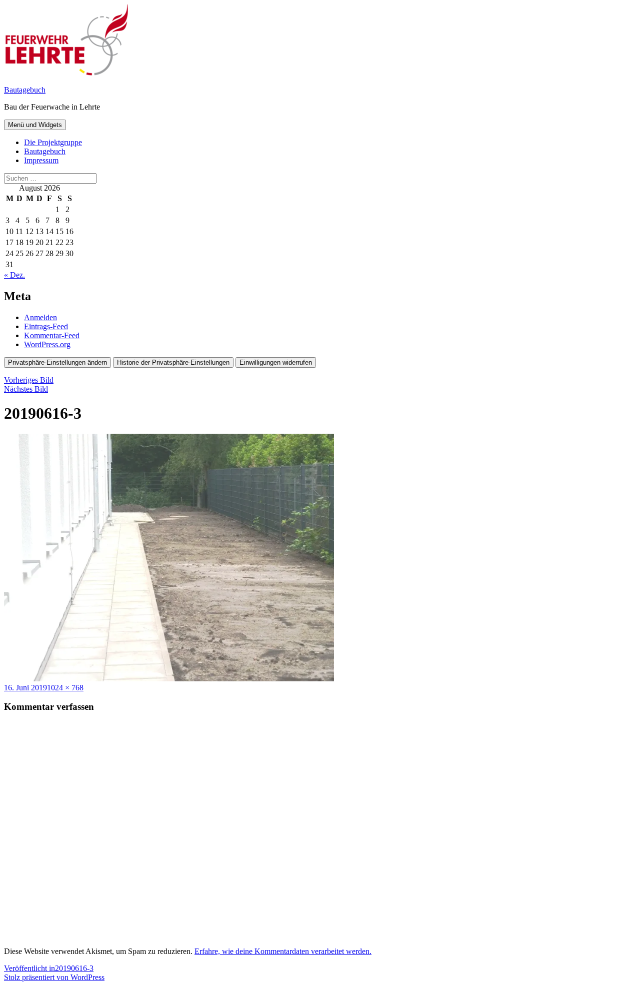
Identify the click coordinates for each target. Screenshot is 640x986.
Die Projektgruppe (53, 142)
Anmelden (40, 317)
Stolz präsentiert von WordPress (54, 977)
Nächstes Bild (26, 389)
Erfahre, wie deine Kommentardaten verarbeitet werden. (283, 951)
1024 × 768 (65, 687)
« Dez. (14, 275)
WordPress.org (47, 344)
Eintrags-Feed (46, 326)
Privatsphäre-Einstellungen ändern (57, 362)
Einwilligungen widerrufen (276, 362)
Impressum (41, 160)
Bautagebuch (25, 90)
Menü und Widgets (35, 125)
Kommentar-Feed (52, 335)
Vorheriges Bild (29, 380)
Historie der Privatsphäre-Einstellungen (173, 362)
